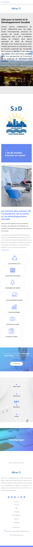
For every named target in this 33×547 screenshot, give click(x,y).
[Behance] (21, 497)
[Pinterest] (15, 497)
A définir (16, 363)
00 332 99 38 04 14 (17, 535)
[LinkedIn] (24, 497)
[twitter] (12, 497)
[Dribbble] (18, 497)
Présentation (5, 250)
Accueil (16, 504)
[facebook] (8, 497)
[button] (16, 2)
